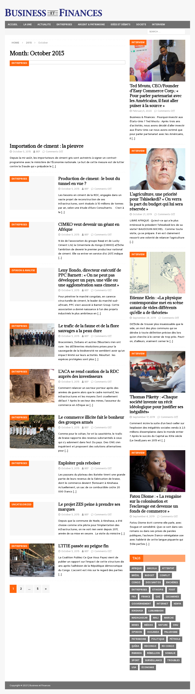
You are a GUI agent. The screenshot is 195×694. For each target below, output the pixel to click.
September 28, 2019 (144, 318)
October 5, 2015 (22, 152)
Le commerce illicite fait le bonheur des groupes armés (91, 420)
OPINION (137, 632)
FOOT (172, 590)
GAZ (158, 597)
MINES (135, 625)
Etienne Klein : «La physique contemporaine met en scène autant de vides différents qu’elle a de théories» (156, 305)
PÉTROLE (175, 639)
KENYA (177, 604)
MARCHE (169, 618)
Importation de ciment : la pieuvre (47, 146)
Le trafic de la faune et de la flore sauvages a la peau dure (88, 328)
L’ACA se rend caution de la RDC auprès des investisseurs (88, 374)
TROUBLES (173, 660)
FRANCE (145, 597)
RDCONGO (150, 646)
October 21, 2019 (142, 214)
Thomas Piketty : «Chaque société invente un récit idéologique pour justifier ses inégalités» (156, 404)
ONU (175, 625)
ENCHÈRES (172, 582)
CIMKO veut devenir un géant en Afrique (88, 227)
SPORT (136, 660)
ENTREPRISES (64, 24)
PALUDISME (170, 632)
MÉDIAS (148, 625)
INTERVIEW (158, 24)
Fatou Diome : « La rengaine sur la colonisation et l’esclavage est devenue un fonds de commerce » (155, 504)
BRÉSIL (135, 575)
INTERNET (162, 604)
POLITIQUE (157, 639)
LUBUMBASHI (156, 611)
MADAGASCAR (140, 618)
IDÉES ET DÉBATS (120, 24)
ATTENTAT (168, 568)
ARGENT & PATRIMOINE (91, 24)
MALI (156, 618)
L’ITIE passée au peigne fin (83, 545)
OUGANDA (153, 632)
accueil (13, 24)
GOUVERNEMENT (141, 604)
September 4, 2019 (144, 516)
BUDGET (149, 575)
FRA (134, 597)
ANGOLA (152, 568)
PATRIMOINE (139, 639)
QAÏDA (135, 646)
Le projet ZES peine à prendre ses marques (89, 507)
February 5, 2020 (142, 111)
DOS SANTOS (153, 582)
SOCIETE (141, 24)
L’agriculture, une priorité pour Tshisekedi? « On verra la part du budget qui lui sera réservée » (156, 202)
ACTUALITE (44, 24)
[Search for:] (166, 31)
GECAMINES (172, 597)
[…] (54, 166)
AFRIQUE (137, 568)
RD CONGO (168, 646)
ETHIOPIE (157, 590)
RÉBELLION (153, 653)
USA (134, 667)
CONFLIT (165, 575)
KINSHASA (137, 611)
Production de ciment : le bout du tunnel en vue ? (89, 181)
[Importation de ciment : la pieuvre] (67, 100)
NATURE (163, 625)
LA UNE (27, 24)
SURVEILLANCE (153, 660)
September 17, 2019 (144, 417)
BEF (38, 152)
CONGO (136, 582)
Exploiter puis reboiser (79, 463)
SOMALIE (170, 653)
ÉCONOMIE (147, 667)
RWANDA (137, 653)
